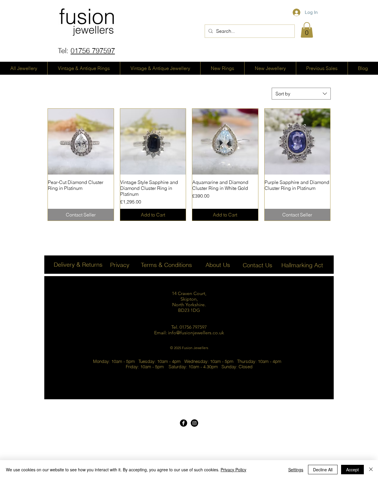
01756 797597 (93, 50)
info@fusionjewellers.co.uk (196, 332)
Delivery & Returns (78, 264)
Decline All (323, 470)
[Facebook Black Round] (183, 423)
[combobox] (301, 94)
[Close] (370, 469)
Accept (352, 470)
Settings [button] (295, 470)
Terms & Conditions (166, 264)
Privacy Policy (233, 470)
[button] (306, 30)
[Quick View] (81, 142)
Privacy (119, 264)
